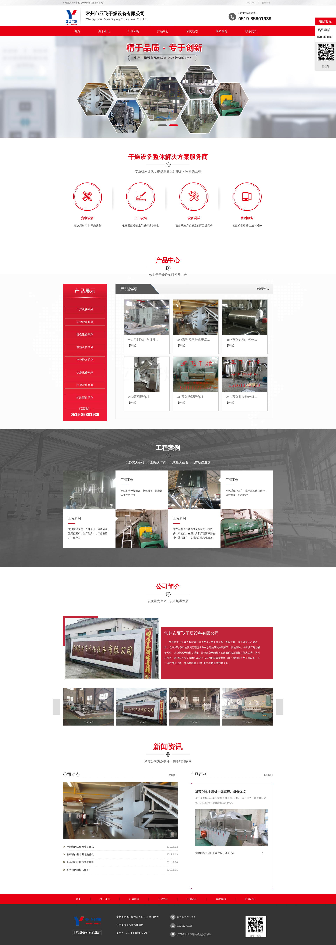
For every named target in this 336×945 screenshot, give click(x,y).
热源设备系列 (84, 372)
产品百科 (231, 774)
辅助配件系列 (84, 397)
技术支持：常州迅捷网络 (129, 925)
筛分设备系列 (84, 359)
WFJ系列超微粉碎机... (241, 397)
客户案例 (221, 31)
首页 (77, 31)
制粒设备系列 (84, 347)
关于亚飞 (104, 31)
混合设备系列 (84, 334)
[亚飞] (87, 925)
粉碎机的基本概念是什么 (122, 854)
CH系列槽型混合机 (190, 397)
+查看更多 (263, 288)
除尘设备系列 (84, 385)
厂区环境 (133, 31)
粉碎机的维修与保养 (122, 869)
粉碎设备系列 (84, 321)
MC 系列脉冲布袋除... (143, 339)
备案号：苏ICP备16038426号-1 (132, 933)
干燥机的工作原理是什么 (122, 846)
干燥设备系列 (84, 309)
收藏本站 (266, 2)
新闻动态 (192, 31)
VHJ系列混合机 (138, 397)
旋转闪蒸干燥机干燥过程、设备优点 (220, 791)
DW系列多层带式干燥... (193, 339)
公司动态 (120, 774)
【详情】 (133, 345)
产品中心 (162, 31)
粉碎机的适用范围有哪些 (122, 862)
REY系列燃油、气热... (241, 339)
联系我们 (251, 2)
